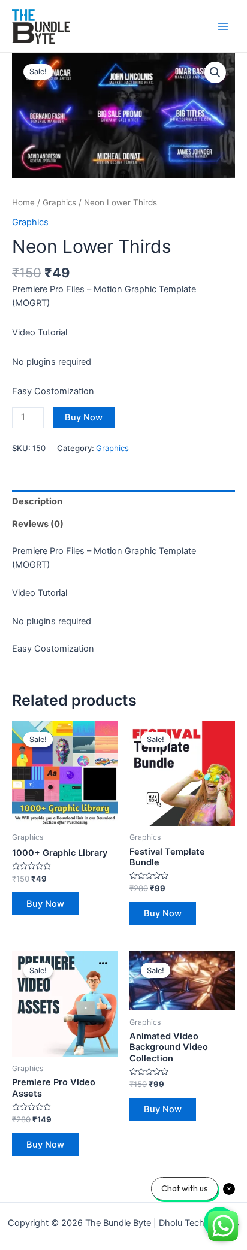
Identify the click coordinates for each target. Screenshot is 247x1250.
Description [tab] (37, 501)
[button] (215, 72)
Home (23, 202)
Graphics (59, 202)
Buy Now (84, 417)
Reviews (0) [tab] (38, 524)
